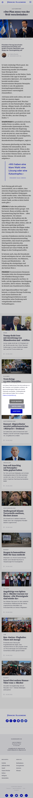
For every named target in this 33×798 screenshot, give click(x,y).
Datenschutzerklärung (9, 395)
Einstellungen (16, 406)
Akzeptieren (16, 411)
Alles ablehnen (16, 401)
